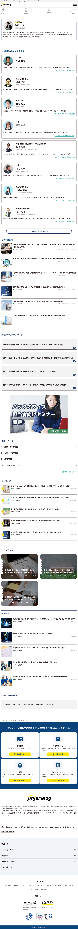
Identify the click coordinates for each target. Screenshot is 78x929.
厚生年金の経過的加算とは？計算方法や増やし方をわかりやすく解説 (35, 509)
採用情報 (43, 889)
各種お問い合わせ (7, 831)
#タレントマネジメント (25, 704)
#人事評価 (7, 704)
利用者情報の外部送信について (63, 885)
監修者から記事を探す (69, 472)
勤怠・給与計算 (16, 511)
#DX (14, 704)
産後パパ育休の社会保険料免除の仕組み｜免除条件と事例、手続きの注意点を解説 (40, 486)
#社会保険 (49, 704)
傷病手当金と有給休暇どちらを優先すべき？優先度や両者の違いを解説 (36, 520)
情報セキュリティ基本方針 (44, 885)
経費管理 (30, 827)
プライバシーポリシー (27, 885)
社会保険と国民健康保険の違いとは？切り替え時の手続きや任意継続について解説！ (40, 497)
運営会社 (7, 885)
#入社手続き (40, 704)
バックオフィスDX (41, 827)
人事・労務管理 (16, 488)
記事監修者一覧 (68, 827)
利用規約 (16, 885)
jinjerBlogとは (55, 827)
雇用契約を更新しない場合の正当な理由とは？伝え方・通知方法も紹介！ (37, 532)
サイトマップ (34, 889)
